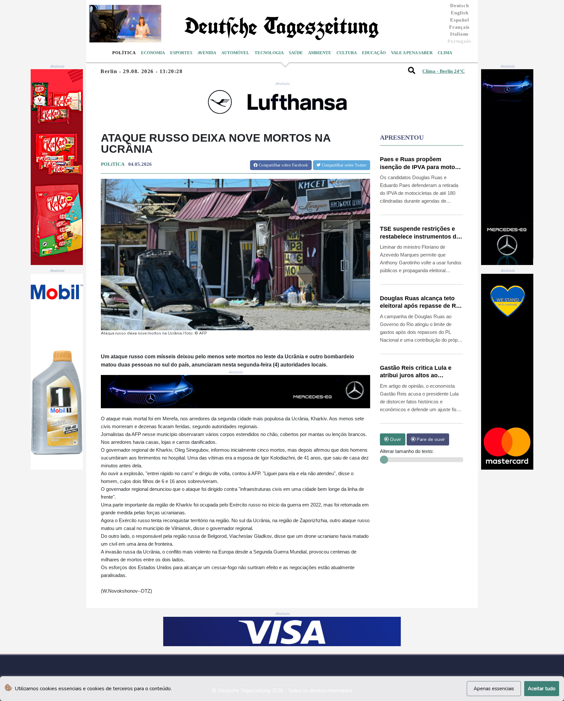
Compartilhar (283, 165)
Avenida (206, 52)
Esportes (181, 52)
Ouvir (395, 439)
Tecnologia (269, 52)
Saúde (296, 52)
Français (459, 27)
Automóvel (235, 52)
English (459, 12)
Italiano (459, 34)
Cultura (347, 52)
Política (124, 52)
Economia (153, 52)
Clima (445, 52)
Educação (374, 52)
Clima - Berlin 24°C (443, 71)
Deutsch (459, 5)
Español (459, 20)
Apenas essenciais (494, 688)
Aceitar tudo (542, 688)
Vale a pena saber (411, 52)
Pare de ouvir (430, 439)
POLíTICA (112, 164)
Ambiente (319, 52)
